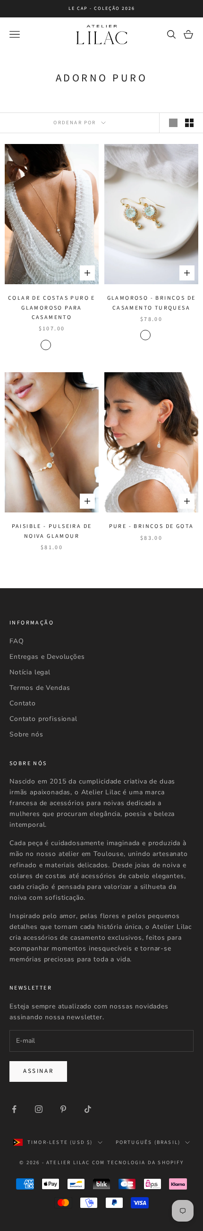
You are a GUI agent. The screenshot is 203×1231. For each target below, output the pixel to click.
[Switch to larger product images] (173, 123)
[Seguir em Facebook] (14, 1109)
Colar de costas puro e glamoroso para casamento (51, 307)
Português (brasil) (148, 1142)
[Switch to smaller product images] (189, 123)
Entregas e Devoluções (47, 656)
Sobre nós (26, 734)
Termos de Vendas (39, 687)
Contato (22, 703)
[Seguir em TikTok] (88, 1109)
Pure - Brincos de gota (151, 526)
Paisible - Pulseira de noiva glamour (52, 531)
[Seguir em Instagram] (38, 1109)
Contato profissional (43, 718)
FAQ (16, 641)
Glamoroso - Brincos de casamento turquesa (151, 303)
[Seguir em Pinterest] (63, 1109)
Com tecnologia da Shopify (138, 1162)
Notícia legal (30, 672)
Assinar (38, 1071)
